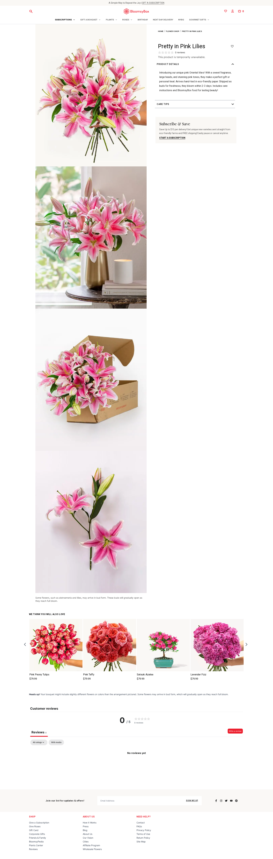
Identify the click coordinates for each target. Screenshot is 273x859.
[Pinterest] (236, 800)
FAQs (139, 826)
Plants (110, 19)
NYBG (181, 19)
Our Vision (88, 837)
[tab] (65, 20)
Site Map (141, 841)
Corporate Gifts (37, 834)
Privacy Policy (143, 830)
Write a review (235, 731)
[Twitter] (226, 800)
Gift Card (33, 830)
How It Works (89, 822)
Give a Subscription (39, 822)
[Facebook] (216, 800)
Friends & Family (37, 837)
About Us (89, 816)
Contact (140, 822)
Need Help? (143, 816)
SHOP (32, 816)
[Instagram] (221, 800)
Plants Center (36, 845)
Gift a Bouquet (88, 19)
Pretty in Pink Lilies (192, 31)
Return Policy (143, 837)
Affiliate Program (91, 845)
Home (161, 31)
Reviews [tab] (39, 732)
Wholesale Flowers (92, 849)
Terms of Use (143, 834)
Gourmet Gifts (197, 19)
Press (85, 826)
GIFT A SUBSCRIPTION (153, 3)
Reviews (33, 849)
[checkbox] (56, 742)
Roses (125, 19)
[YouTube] (231, 800)
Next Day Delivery (163, 19)
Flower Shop (172, 31)
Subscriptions (63, 19)
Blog (85, 830)
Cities (85, 841)
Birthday (143, 19)
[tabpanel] (136, 763)
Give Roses (34, 826)
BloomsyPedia (36, 841)
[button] (196, 64)
